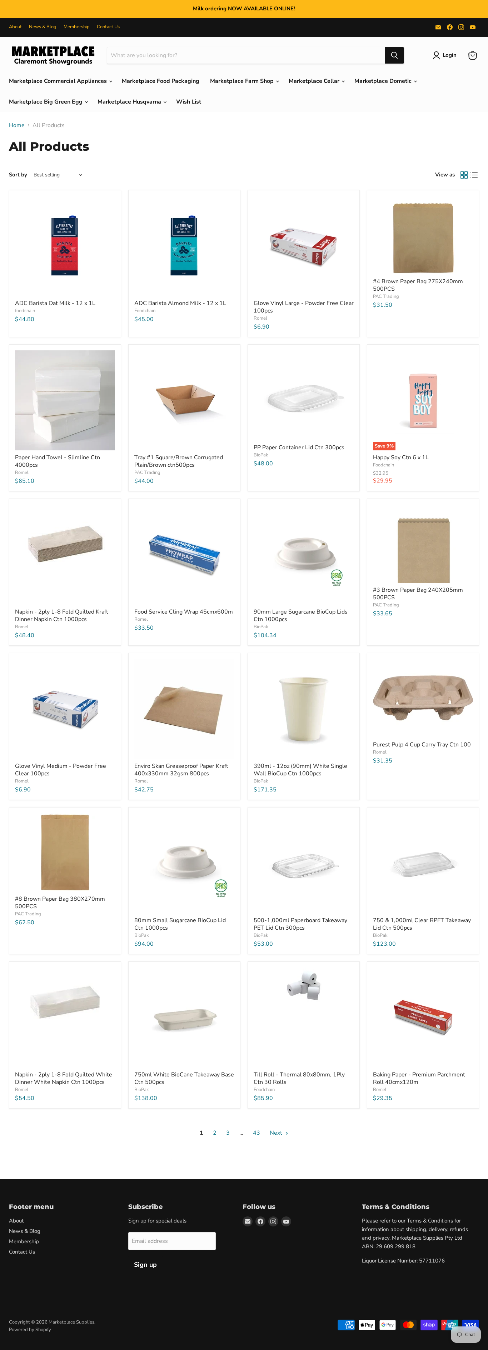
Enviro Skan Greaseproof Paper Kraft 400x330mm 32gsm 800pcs (181, 770)
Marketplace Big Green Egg (46, 102)
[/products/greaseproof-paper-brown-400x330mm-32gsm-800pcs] (184, 709)
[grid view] (464, 175)
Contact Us (108, 27)
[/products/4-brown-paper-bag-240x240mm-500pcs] (423, 235)
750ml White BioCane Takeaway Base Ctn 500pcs (184, 1078)
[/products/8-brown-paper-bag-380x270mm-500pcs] (65, 852)
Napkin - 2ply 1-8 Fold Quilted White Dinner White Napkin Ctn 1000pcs (63, 1078)
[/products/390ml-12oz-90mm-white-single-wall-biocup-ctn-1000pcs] (304, 709)
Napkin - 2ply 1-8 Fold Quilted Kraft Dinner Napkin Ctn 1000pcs (61, 615)
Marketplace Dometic (383, 81)
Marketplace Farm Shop (242, 81)
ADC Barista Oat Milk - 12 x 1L (55, 303)
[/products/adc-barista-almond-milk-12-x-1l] (184, 246)
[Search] (394, 55)
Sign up (145, 1264)
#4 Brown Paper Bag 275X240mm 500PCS (418, 285)
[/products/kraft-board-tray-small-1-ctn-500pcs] (184, 400)
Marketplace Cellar (315, 81)
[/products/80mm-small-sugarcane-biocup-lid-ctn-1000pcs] (184, 863)
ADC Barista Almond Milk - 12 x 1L (180, 303)
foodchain (25, 311)
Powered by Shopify (30, 1329)
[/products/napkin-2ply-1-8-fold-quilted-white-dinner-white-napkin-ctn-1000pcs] (65, 1018)
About (15, 27)
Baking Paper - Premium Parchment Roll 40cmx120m (419, 1078)
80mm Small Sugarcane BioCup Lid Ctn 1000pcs (180, 924)
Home (17, 125)
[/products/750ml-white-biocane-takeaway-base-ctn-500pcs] (184, 1018)
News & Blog (42, 27)
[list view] (474, 175)
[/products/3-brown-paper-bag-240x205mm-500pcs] (423, 544)
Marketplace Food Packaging (160, 81)
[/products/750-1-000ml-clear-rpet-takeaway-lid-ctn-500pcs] (423, 863)
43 (256, 1133)
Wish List (188, 102)
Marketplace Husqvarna (130, 102)
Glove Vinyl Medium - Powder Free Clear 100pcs (60, 770)
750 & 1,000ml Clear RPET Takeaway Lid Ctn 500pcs (422, 924)
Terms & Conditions (430, 1220)
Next (277, 1133)
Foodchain (144, 311)
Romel (260, 318)
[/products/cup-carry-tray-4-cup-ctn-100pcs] (423, 698)
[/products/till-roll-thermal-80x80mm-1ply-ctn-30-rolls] (304, 1018)
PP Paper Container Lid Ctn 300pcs (299, 447)
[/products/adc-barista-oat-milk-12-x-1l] (65, 246)
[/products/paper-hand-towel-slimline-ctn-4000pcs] (65, 400)
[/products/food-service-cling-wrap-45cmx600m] (184, 555)
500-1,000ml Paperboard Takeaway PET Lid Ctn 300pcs (300, 924)
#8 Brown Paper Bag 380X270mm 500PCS (60, 902)
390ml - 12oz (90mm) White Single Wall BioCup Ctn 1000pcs (300, 770)
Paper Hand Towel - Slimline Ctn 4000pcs (57, 461)
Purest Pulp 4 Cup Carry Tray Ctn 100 (422, 745)
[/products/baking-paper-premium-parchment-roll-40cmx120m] (423, 1018)
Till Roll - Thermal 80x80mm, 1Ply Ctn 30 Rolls (299, 1078)
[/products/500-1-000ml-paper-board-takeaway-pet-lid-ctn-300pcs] (304, 863)
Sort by (18, 175)
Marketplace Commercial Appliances (58, 81)
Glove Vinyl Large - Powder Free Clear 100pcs (304, 307)
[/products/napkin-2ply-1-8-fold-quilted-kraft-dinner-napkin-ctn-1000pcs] (65, 555)
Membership (77, 27)
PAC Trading (386, 296)
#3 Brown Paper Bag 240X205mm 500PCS (418, 593)
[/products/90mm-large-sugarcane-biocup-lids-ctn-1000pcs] (304, 555)
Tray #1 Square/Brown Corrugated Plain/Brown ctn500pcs (178, 461)
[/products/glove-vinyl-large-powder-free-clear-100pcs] (304, 246)
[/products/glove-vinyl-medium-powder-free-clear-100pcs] (65, 709)
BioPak (261, 455)
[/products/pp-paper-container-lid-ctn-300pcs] (304, 395)
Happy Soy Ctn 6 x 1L (401, 457)
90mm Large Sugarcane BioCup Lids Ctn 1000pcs (301, 615)
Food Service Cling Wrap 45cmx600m (183, 612)
